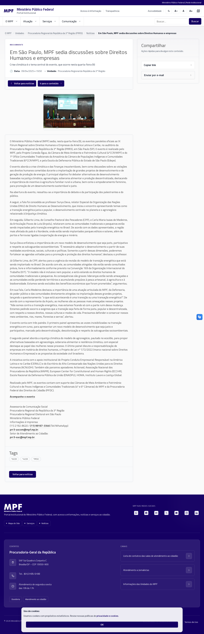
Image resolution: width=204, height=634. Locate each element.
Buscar (195, 21)
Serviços (30, 523)
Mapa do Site (14, 523)
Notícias (90, 33)
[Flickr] (156, 513)
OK (102, 624)
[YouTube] (176, 513)
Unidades (19, 33)
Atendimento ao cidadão (35, 599)
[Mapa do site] (198, 11)
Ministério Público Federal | (174, 2)
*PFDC (36, 459)
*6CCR (14, 459)
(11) (32, 426)
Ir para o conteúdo (49, 83)
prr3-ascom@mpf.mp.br (24, 430)
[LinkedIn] (196, 513)
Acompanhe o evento (22, 397)
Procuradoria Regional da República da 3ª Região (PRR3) (55, 33)
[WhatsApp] (136, 513)
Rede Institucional (193, 2)
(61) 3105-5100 (32, 574)
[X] (166, 513)
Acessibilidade (155, 11)
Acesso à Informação (90, 11)
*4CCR (25, 459)
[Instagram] (186, 513)
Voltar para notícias (24, 83)
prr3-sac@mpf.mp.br (22, 437)
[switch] (169, 11)
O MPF (8, 33)
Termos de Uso (191, 622)
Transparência (112, 11)
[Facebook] (146, 513)
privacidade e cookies (107, 616)
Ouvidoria (15, 599)
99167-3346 (42, 426)
